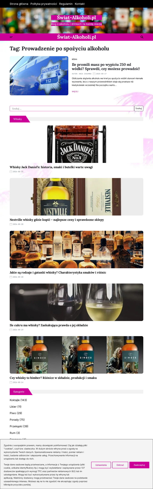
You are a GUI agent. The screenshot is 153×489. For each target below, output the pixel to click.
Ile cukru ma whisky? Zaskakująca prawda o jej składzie (49, 325)
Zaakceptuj (139, 465)
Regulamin (66, 3)
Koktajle (15, 400)
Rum (13, 432)
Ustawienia (101, 465)
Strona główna (19, 3)
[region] (76, 464)
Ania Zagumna (85, 74)
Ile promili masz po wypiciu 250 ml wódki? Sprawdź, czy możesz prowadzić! (106, 66)
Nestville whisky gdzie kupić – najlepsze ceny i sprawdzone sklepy (57, 219)
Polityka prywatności (43, 3)
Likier (13, 406)
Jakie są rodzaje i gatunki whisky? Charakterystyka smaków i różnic (58, 272)
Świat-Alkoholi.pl (76, 17)
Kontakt (80, 3)
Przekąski (16, 426)
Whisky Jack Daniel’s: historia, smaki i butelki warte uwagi (51, 167)
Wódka (74, 59)
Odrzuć (120, 465)
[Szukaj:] (72, 108)
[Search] (142, 37)
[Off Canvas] (11, 37)
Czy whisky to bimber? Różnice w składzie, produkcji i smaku (53, 378)
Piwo (13, 413)
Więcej (75, 91)
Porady (14, 419)
